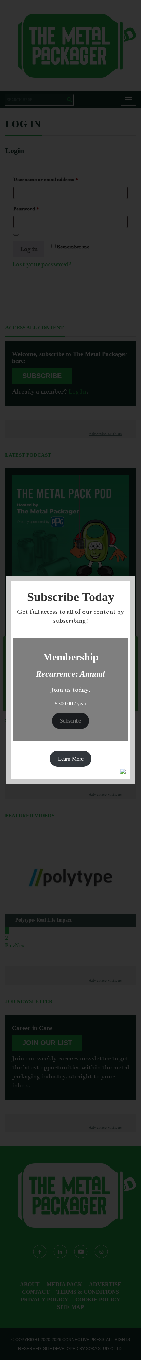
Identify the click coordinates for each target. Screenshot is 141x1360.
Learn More (71, 759)
